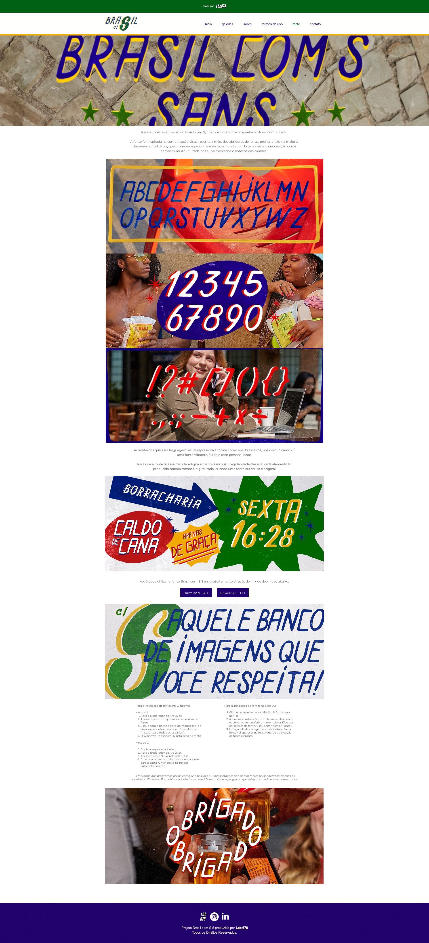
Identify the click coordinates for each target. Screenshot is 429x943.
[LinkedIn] (225, 916)
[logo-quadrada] (203, 916)
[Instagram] (214, 916)
